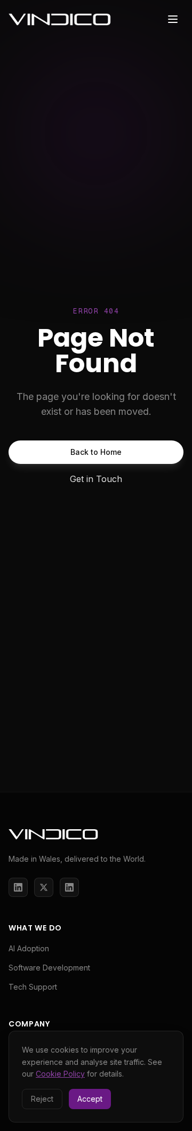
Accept (89, 1098)
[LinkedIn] (18, 887)
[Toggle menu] (172, 19)
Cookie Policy (60, 1073)
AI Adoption (29, 948)
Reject (42, 1098)
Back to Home (96, 451)
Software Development (49, 967)
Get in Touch (96, 479)
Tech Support (33, 986)
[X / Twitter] (43, 887)
